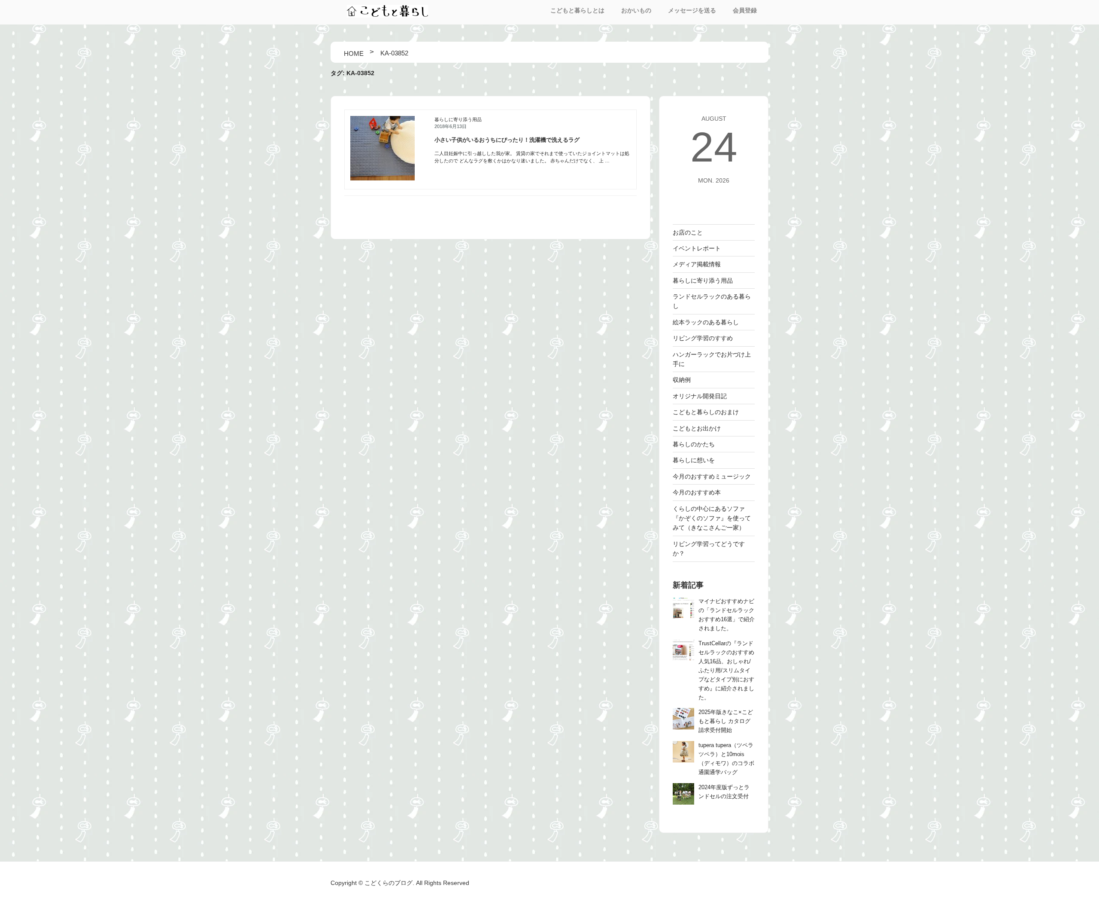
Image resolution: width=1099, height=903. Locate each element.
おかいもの (636, 10)
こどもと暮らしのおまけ (706, 412)
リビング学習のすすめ (703, 338)
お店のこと (688, 232)
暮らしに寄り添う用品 (458, 119)
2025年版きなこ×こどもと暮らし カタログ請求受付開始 (725, 721)
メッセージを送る (692, 10)
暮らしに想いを (694, 460)
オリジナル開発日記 (700, 396)
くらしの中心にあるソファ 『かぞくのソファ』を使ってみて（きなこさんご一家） (712, 518)
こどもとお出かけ (697, 428)
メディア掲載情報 (697, 264)
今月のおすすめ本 (697, 492)
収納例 (682, 379)
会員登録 (745, 10)
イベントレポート (697, 248)
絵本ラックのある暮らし (706, 322)
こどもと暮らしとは (577, 10)
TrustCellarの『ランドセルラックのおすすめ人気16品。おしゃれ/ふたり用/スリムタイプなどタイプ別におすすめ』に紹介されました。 (726, 671)
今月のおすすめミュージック (712, 476)
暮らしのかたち (694, 444)
